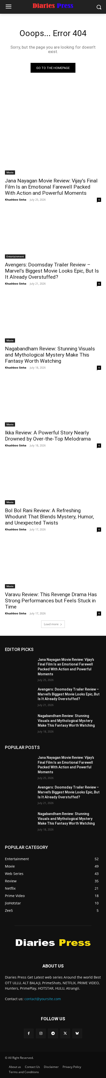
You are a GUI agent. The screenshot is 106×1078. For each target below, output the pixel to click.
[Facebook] (29, 1033)
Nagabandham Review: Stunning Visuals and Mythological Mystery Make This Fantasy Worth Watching (50, 355)
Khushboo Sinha (15, 199)
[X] (65, 1033)
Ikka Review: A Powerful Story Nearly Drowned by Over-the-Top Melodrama (48, 436)
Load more (51, 624)
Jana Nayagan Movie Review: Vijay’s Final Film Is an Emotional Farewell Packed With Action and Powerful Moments (51, 187)
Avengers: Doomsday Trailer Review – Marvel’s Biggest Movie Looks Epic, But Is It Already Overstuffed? (52, 271)
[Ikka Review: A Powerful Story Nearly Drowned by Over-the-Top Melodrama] (53, 403)
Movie (10, 172)
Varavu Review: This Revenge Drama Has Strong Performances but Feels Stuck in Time (51, 601)
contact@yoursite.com (42, 998)
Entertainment (15, 256)
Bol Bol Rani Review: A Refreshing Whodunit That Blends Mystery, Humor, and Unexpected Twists (49, 517)
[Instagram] (41, 1033)
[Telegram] (53, 1033)
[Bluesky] (77, 1033)
